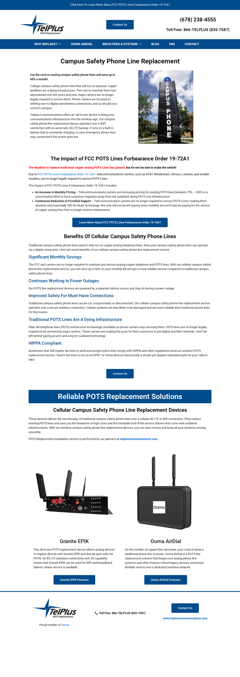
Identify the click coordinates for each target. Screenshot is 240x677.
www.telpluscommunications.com (185, 618)
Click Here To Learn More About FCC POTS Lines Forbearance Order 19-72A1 (120, 4)
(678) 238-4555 (198, 19)
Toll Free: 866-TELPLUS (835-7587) (197, 29)
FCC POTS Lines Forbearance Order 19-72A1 (67, 174)
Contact (192, 44)
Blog (155, 44)
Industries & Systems (120, 44)
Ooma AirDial (82, 44)
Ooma (65, 625)
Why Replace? (45, 44)
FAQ (172, 44)
